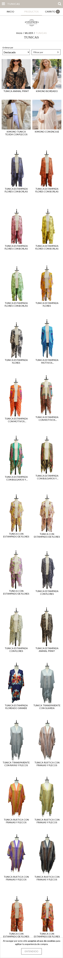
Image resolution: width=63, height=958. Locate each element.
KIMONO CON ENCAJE (47, 131)
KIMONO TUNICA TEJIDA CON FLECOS (16, 133)
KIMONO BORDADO (47, 91)
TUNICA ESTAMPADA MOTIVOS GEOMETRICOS (46, 361)
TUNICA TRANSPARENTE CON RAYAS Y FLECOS (16, 764)
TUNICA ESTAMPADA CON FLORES (46, 592)
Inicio (19, 33)
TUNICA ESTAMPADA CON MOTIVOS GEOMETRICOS (16, 420)
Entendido (31, 951)
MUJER (29, 33)
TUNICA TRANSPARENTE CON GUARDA (46, 706)
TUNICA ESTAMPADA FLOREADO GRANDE (16, 706)
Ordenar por (7, 47)
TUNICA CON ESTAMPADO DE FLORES (16, 535)
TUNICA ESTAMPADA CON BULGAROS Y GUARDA (16, 478)
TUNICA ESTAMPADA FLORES (46, 304)
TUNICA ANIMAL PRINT (16, 91)
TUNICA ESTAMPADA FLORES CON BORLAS (16, 190)
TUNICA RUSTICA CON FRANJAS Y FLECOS (46, 764)
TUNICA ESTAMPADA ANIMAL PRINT (46, 649)
